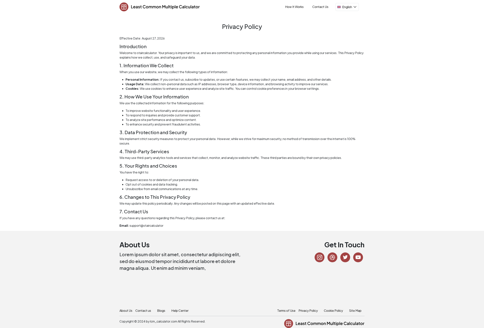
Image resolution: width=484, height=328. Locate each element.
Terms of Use (286, 311)
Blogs (161, 311)
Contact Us (320, 7)
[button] (347, 7)
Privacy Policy (308, 311)
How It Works (294, 7)
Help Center (179, 311)
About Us (125, 311)
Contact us (143, 311)
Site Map (355, 311)
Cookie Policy (333, 311)
